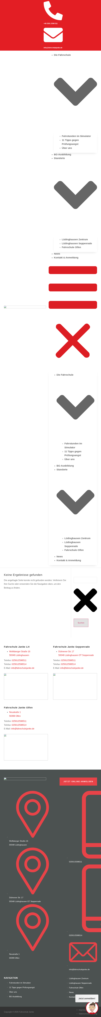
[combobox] (85, 580)
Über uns (67, 148)
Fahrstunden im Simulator (76, 136)
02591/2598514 (19, 664)
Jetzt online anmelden (78, 781)
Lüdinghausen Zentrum (75, 239)
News (57, 253)
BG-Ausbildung (62, 154)
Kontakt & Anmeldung (66, 257)
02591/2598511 (19, 660)
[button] (73, 313)
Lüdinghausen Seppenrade (77, 243)
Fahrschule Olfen (71, 247)
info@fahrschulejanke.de (22, 668)
